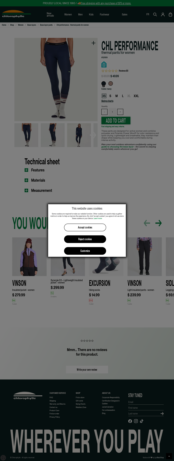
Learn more (98, 218)
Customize (85, 251)
